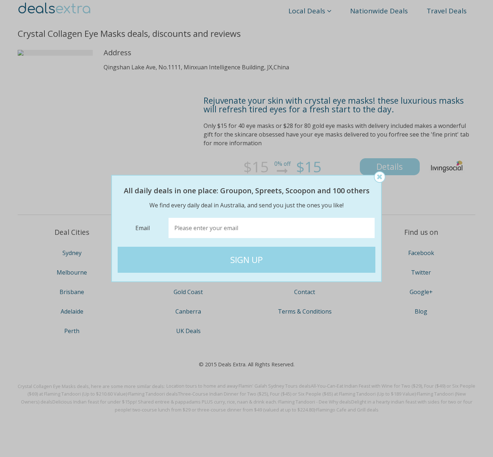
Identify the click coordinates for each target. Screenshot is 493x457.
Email (142, 228)
